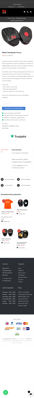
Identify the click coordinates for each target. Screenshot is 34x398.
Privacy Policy (21, 338)
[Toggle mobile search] (27, 12)
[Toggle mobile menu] (31, 12)
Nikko (6, 128)
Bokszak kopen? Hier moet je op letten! (23, 298)
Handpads (12, 126)
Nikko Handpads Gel (6, 238)
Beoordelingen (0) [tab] (4, 151)
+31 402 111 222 (8, 278)
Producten (21, 270)
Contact (20, 281)
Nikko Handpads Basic (22, 209)
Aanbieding (21, 275)
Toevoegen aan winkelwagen (13, 108)
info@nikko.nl (7, 280)
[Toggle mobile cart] (24, 12)
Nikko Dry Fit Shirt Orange (8, 211)
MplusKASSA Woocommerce (9, 340)
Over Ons (20, 279)
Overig (17, 126)
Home (19, 268)
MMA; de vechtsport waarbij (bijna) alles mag (25, 293)
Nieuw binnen (22, 273)
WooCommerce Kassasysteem (24, 340)
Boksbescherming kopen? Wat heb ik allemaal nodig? (23, 303)
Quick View (7, 221)
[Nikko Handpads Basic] (23, 202)
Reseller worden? (22, 277)
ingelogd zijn (19, 165)
